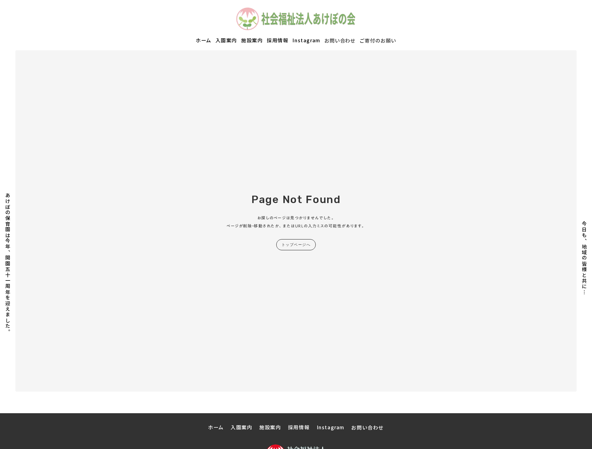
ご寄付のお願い (378, 40)
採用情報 (277, 40)
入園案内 (226, 40)
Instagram (306, 40)
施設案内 (252, 40)
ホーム (204, 40)
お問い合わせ (340, 40)
